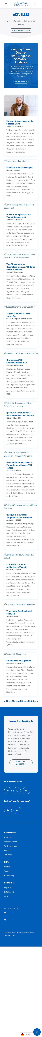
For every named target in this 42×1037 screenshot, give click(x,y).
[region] (21, 23)
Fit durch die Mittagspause (18, 660)
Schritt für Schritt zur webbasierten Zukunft (16, 565)
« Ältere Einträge (12, 701)
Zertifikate (8, 855)
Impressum (8, 888)
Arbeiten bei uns (10, 842)
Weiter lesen (20, 81)
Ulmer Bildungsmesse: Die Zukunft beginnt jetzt (18, 215)
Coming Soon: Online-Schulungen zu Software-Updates (21, 56)
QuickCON (17, 170)
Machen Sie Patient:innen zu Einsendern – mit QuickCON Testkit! (19, 465)
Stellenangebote (10, 846)
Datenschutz (9, 892)
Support (7, 871)
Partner (7, 850)
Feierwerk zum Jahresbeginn (19, 167)
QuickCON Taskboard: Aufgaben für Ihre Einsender (19, 516)
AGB (6, 896)
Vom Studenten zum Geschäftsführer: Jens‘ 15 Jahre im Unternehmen (20, 267)
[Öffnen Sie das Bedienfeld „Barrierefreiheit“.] (37, 1032)
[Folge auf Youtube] (17, 810)
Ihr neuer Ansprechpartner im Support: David (19, 122)
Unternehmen (19, 126)
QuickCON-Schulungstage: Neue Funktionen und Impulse (20, 414)
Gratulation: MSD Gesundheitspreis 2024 (16, 361)
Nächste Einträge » (29, 701)
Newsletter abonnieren (20, 762)
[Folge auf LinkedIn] (8, 810)
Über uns (7, 837)
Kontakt (7, 867)
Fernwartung (9, 876)
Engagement (18, 319)
